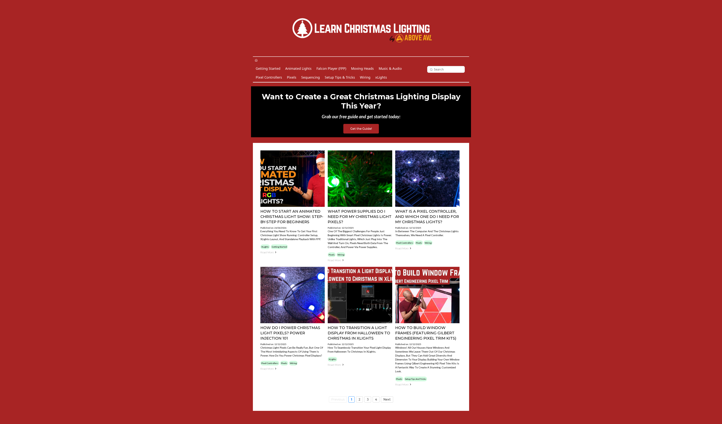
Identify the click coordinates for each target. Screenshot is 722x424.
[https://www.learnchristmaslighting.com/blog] (361, 28)
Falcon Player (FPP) (331, 68)
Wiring (365, 77)
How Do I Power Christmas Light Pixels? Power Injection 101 (290, 333)
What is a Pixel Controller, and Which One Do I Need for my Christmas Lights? (427, 216)
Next (387, 399)
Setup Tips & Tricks (340, 77)
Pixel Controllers (269, 77)
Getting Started (268, 68)
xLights (381, 77)
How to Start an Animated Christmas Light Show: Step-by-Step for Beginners (291, 216)
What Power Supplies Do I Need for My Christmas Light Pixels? (359, 216)
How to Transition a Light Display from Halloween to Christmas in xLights (359, 333)
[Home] (256, 60)
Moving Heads (362, 68)
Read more (267, 252)
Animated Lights (298, 68)
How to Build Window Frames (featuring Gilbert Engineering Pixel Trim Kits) (425, 333)
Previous (337, 399)
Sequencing (310, 77)
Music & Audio (390, 68)
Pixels (291, 77)
